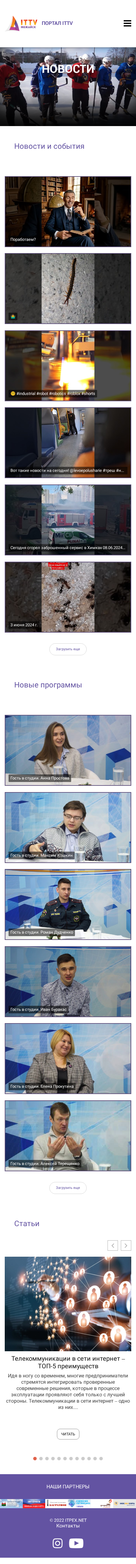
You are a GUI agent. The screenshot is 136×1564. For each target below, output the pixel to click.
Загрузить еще (68, 649)
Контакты (68, 1526)
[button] (126, 1245)
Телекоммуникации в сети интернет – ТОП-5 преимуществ (68, 1362)
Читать (68, 1434)
